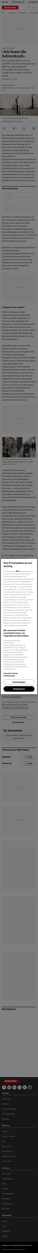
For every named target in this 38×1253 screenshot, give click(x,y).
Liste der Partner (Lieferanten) (10, 674)
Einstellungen (19, 682)
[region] (19, 626)
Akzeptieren (19, 689)
